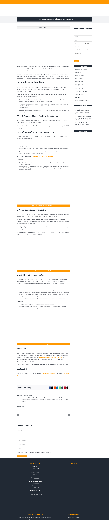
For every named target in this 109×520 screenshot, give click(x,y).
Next (45, 27)
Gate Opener (77, 97)
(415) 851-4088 (36, 487)
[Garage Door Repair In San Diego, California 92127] (76, 136)
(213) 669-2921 (36, 483)
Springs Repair (78, 72)
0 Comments (40, 380)
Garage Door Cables (79, 81)
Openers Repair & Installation (81, 69)
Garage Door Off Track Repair (81, 91)
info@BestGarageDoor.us (50, 373)
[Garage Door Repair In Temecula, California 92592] (81, 136)
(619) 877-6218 (36, 474)
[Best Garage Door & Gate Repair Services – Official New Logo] (22, 9)
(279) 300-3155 (36, 492)
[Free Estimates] (23, 2)
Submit (76, 61)
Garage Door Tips (34, 380)
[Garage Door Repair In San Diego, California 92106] (85, 136)
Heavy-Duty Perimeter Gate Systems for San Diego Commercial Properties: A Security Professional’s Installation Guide (35, 518)
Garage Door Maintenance (80, 75)
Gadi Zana (20, 380)
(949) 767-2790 (36, 478)
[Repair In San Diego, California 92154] (90, 136)
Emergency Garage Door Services (82, 100)
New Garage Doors (79, 78)
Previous (41, 27)
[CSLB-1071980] (79, 2)
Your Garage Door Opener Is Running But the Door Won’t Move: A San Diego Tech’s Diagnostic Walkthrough (83, 118)
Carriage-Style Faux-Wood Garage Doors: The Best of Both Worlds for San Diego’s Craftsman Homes (83, 124)
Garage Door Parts (79, 88)
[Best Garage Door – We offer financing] (51, 2)
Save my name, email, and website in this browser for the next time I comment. (35, 452)
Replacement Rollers (79, 94)
